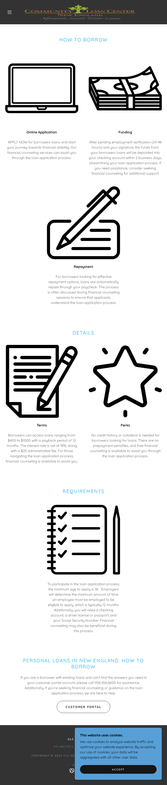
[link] (80, 12)
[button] (9, 12)
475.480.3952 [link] (63, 746)
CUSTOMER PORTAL (83, 707)
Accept (118, 769)
